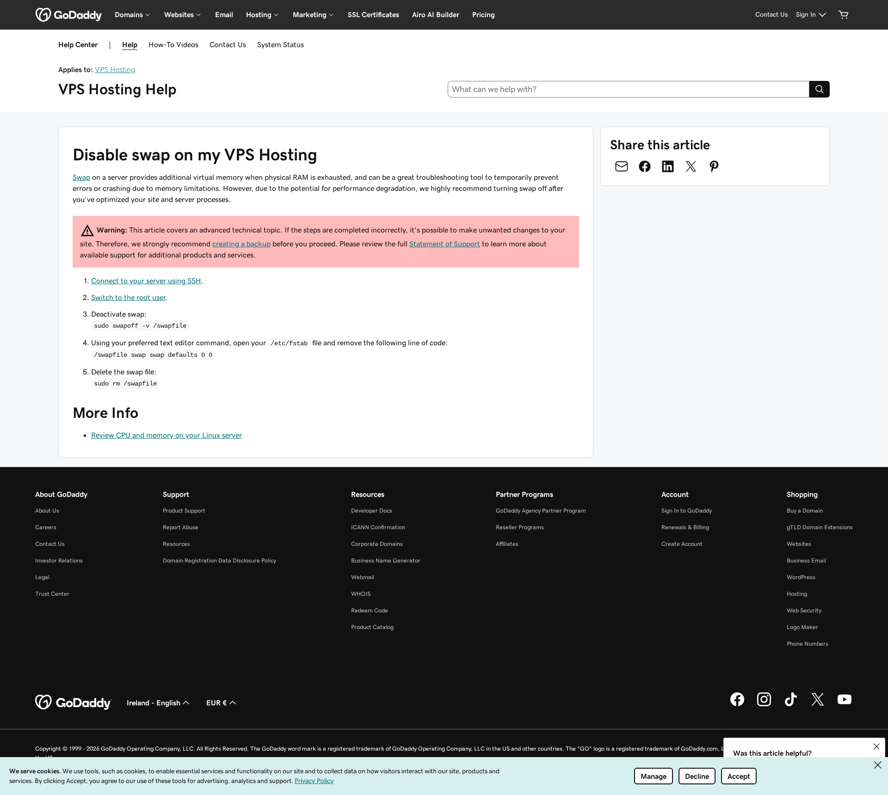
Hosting (797, 594)
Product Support (184, 511)
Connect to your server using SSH (146, 280)
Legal (42, 577)
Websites (799, 544)
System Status (280, 44)
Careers (45, 527)
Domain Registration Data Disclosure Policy (219, 560)
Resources (176, 544)
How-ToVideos (173, 44)
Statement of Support (444, 243)
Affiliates (507, 544)
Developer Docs (371, 511)
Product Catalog (372, 627)
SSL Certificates (373, 14)
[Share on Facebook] (644, 166)
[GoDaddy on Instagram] (764, 705)
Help (129, 44)
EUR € (216, 702)
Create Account (682, 544)
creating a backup (241, 243)
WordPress (801, 577)
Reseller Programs (520, 527)
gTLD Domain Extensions (820, 527)
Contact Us (228, 44)
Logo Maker (802, 627)
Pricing (483, 14)
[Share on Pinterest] (714, 166)
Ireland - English (153, 702)
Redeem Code (369, 610)
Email (224, 14)
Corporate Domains (377, 544)
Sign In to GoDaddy (686, 511)
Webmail (362, 577)
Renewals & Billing (685, 527)
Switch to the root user (128, 297)
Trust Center (52, 594)
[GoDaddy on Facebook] (737, 705)
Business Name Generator (385, 560)
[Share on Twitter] (691, 166)
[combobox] (629, 89)
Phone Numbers (807, 644)
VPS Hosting (115, 69)
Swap (81, 177)
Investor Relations (59, 560)
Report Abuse (180, 527)
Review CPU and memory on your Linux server (166, 435)
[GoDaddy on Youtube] (844, 705)
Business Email (806, 560)
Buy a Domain (805, 511)
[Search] (819, 89)
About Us (47, 511)
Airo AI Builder (435, 14)
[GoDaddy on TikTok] (791, 705)
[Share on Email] (621, 166)
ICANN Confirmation (378, 527)
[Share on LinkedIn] (667, 166)
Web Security (804, 610)
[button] (876, 746)
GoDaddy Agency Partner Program (541, 511)
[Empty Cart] (843, 14)
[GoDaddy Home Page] (73, 702)
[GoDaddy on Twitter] (817, 705)
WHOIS (360, 594)
